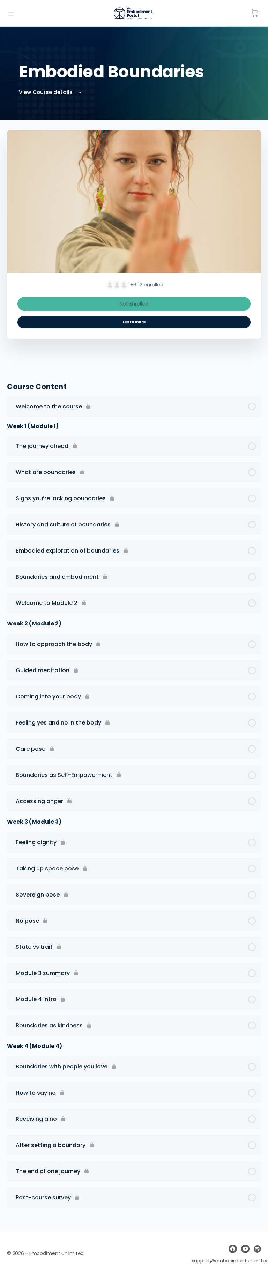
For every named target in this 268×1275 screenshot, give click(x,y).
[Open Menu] (11, 12)
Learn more (134, 321)
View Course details (46, 92)
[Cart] (254, 13)
